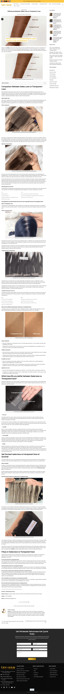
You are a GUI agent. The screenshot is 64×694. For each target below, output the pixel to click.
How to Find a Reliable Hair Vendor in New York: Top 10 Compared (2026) (55, 49)
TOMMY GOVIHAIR (28, 14)
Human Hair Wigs (53, 83)
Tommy (9, 611)
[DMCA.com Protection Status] (32, 689)
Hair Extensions (52, 74)
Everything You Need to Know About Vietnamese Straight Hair (56, 64)
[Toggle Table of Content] (44, 83)
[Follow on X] (6, 1)
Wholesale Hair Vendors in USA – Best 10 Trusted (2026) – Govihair (56, 53)
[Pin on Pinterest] (26, 602)
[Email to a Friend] (24, 602)
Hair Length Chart (53, 77)
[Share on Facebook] (20, 602)
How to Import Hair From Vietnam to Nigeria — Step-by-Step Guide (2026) (56, 56)
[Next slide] (43, 1)
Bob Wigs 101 (52, 70)
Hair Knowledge (53, 76)
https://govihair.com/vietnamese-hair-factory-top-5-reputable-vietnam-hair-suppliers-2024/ (22, 201)
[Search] (62, 5)
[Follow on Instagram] (3, 1)
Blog (15, 5)
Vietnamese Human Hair (54, 85)
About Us (18, 5)
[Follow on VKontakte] (10, 1)
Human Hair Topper (53, 81)
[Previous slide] (20, 1)
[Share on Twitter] (22, 602)
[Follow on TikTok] (5, 1)
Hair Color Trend (53, 72)
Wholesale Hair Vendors (54, 87)
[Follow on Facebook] (1, 1)
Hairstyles (51, 79)
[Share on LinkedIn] (28, 602)
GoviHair (8, 47)
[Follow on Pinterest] (8, 1)
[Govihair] (6, 5)
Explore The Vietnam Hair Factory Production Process (56, 60)
